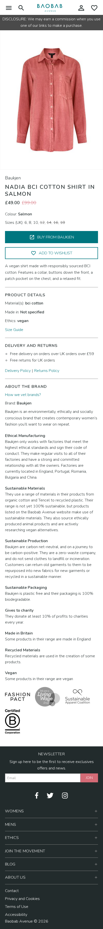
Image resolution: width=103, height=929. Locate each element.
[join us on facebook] (36, 795)
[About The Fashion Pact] (17, 696)
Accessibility (16, 914)
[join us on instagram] (65, 795)
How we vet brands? (23, 395)
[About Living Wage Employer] (47, 696)
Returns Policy (46, 370)
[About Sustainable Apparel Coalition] (77, 696)
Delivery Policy (18, 370)
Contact (12, 891)
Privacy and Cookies (22, 898)
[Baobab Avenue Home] (49, 7)
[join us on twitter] (50, 795)
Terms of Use (16, 906)
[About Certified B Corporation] (12, 721)
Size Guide (14, 329)
